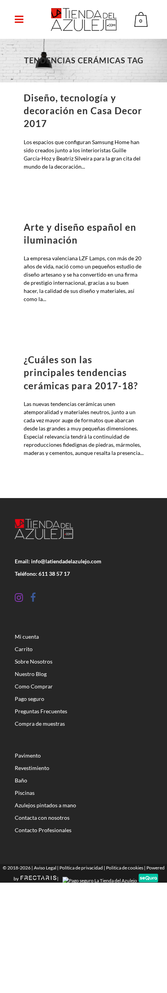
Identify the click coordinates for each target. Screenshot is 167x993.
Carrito (24, 649)
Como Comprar (34, 686)
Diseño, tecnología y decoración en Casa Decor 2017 (83, 110)
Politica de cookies (124, 868)
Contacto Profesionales (43, 830)
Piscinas (25, 792)
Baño (21, 780)
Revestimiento (32, 768)
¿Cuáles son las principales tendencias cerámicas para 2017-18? (81, 372)
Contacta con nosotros (42, 817)
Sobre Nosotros (33, 661)
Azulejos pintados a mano (45, 805)
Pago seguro (29, 698)
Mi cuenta (27, 636)
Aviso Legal (45, 868)
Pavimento (28, 755)
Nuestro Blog (31, 674)
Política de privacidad (81, 868)
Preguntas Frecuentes (41, 711)
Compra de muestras (40, 723)
